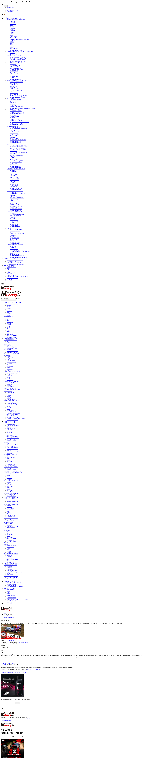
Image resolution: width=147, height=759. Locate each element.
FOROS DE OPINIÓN (9, 265)
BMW (11, 25)
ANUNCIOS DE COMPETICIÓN (12, 18)
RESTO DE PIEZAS (15, 163)
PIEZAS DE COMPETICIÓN (14, 62)
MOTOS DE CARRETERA (17, 233)
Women (15, 654)
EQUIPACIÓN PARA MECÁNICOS (19, 122)
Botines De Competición (13, 404)
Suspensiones (10, 366)
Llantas (8, 370)
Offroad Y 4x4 (10, 387)
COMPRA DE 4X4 (14, 225)
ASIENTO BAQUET (15, 100)
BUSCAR (18, 298)
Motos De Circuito (11, 545)
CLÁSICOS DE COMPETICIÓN (18, 129)
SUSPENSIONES (14, 73)
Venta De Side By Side (12, 526)
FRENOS (12, 75)
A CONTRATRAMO (12, 279)
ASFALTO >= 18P (14, 88)
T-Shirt (10, 654)
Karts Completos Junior (12, 447)
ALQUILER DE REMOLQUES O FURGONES (22, 251)
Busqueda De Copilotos (12, 348)
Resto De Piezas (11, 465)
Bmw (8, 309)
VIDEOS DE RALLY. (12, 278)
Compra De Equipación (12, 420)
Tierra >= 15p (10, 385)
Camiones (9, 566)
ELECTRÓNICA (14, 66)
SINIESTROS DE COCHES (14, 262)
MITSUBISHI (13, 26)
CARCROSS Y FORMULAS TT (12, 498)
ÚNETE (17, 703)
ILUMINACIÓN (14, 76)
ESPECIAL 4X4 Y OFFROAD (14, 211)
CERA (8, 271)
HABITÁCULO (11, 98)
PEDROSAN (12, 640)
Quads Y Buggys (11, 527)
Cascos (8, 409)
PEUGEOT (13, 21)
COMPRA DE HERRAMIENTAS (18, 257)
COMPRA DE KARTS (15, 166)
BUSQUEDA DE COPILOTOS (18, 58)
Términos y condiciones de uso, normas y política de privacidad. (16, 718)
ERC (8, 269)
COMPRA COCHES (12, 261)
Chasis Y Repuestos (11, 457)
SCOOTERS (13, 235)
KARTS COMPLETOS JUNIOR (18, 148)
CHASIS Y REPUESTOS (16, 155)
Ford (8, 312)
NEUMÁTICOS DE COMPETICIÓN (16, 80)
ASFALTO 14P (14, 83)
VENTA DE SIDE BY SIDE (17, 214)
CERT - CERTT (11, 272)
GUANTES (13, 115)
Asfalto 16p (9, 377)
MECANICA (13, 153)
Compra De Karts (11, 468)
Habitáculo (9, 432)
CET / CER (9, 273)
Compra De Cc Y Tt (12, 519)
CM (11, 173)
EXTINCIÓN (13, 105)
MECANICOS (7, 349)
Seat (8, 319)
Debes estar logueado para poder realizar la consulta (13, 672)
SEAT (11, 33)
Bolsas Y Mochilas (11, 411)
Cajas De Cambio (11, 360)
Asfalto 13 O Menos (12, 373)
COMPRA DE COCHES (16, 50)
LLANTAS (12, 77)
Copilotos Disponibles (12, 346)
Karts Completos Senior (12, 449)
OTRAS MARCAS (15, 48)
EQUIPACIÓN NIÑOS (16, 162)
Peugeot (9, 305)
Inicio (5, 613)
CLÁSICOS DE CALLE (16, 127)
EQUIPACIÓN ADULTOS (16, 160)
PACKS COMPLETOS (16, 111)
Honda (8, 329)
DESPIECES (13, 236)
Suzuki (8, 327)
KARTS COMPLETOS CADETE (18, 146)
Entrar (8, 9)
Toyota (8, 326)
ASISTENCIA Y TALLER (10, 563)
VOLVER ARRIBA (6, 720)
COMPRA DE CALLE (15, 141)
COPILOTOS (7, 345)
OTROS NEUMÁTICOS (10, 388)
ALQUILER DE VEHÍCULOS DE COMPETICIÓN (20, 51)
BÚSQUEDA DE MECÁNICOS (18, 61)
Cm (7, 476)
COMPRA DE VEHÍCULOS (17, 256)
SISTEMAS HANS (15, 119)
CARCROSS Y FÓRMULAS (11, 497)
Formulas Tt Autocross (12, 501)
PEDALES (12, 104)
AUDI (11, 47)
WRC (8, 268)
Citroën (8, 306)
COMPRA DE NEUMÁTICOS (17, 97)
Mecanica (9, 456)
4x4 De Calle (10, 529)
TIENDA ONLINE (8, 280)
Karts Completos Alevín (12, 444)
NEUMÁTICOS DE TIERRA (11, 381)
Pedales (8, 396)
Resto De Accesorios (12, 399)
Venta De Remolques (12, 570)
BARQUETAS (13, 170)
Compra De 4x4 (11, 540)
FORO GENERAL (11, 267)
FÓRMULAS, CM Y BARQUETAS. (16, 169)
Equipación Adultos (11, 462)
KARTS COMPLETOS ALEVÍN (18, 145)
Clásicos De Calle (11, 424)
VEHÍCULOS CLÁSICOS (10, 421)
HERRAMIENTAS (15, 254)
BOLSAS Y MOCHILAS (16, 120)
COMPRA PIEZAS (15, 243)
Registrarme (10, 11)
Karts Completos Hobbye (13, 451)
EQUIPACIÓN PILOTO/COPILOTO (13, 400)
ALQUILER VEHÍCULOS (10, 338)
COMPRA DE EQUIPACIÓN (17, 124)
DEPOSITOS (13, 72)
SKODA (12, 32)
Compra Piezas (10, 562)
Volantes (9, 395)
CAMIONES (13, 246)
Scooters (9, 551)
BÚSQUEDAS (13, 54)
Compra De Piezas (11, 416)
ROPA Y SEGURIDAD (13, 109)
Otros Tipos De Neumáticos (13, 389)
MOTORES (13, 64)
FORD (11, 29)
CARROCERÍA (14, 71)
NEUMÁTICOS (14, 138)
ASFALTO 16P (14, 86)
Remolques (9, 453)
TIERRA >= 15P (14, 93)
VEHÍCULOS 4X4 (8, 523)
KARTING (9, 144)
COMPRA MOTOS (15, 242)
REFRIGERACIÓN (15, 65)
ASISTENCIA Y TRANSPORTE (15, 244)
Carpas (8, 573)
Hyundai (9, 323)
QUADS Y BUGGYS (15, 215)
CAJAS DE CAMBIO (15, 68)
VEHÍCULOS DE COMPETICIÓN (16, 19)
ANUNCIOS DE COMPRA (11, 335)
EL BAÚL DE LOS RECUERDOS (15, 264)
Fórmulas (9, 475)
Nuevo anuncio (10, 7)
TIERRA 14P (13, 91)
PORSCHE (12, 31)
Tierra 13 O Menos (11, 382)
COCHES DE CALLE (9, 258)
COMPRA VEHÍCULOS (16, 188)
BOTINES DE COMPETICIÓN (18, 113)
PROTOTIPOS (13, 174)
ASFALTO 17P (14, 87)
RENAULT (13, 24)
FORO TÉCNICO (11, 275)
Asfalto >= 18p (10, 380)
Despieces (9, 555)
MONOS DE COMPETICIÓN (17, 112)
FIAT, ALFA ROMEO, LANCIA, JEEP (19, 39)
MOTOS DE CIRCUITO (16, 229)
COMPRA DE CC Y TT (16, 209)
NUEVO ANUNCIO (6, 606)
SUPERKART (13, 151)
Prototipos (9, 478)
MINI (11, 44)
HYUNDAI (13, 37)
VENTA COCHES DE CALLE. (15, 260)
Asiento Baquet (10, 392)
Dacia (8, 331)
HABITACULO (8, 391)
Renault (8, 308)
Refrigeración (10, 358)
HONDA (12, 43)
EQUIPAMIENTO (14, 238)
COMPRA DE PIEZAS (16, 79)
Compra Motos (10, 560)
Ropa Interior (10, 407)
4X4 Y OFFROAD (8, 522)
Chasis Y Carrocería (11, 485)
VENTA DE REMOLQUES (17, 250)
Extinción (9, 398)
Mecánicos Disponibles (12, 351)
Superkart (9, 450)
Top (18, 654)
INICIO (6, 17)
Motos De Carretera (11, 549)
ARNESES (12, 101)
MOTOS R (12, 232)
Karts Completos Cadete (13, 446)
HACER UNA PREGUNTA (8, 663)
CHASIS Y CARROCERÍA (17, 178)
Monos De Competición (12, 403)
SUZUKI (12, 42)
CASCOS (12, 117)
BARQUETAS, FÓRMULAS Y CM (13, 471)
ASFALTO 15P (14, 84)
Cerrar (5, 6)
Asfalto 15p (9, 375)
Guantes (9, 406)
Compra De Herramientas (13, 578)
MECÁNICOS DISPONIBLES (17, 60)
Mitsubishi (9, 311)
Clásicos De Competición (13, 425)
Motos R (9, 548)
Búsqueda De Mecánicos (13, 352)
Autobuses (9, 567)
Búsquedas (9, 342)
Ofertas (8, 341)
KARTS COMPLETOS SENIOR (18, 149)
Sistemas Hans (10, 410)
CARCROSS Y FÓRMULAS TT (15, 191)
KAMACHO (4, 664)
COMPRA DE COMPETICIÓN (18, 140)
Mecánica (9, 482)
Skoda (8, 315)
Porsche (9, 313)
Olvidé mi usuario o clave (13, 10)
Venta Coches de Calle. (9, 615)
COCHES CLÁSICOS (12, 126)
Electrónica (9, 359)
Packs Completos (11, 402)
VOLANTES (13, 102)
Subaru (8, 317)
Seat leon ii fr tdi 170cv (9, 617)
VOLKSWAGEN (14, 36)
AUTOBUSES (13, 247)
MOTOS (9, 228)
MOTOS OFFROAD (15, 231)
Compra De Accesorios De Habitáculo (16, 418)
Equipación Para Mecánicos (13, 413)
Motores (9, 356)
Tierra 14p (9, 384)
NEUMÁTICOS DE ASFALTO (12, 371)
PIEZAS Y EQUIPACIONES (11, 454)
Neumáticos (9, 435)
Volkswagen (10, 322)
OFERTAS (12, 53)
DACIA (12, 46)
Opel (8, 320)
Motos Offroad (10, 547)
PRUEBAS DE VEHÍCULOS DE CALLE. (17, 276)
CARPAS (12, 253)
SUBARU (12, 28)
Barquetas (9, 473)
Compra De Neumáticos (12, 417)
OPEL (11, 35)
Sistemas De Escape (11, 362)
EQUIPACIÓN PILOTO (16, 206)
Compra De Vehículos (12, 577)
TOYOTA (12, 40)
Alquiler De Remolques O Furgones (15, 571)
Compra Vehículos (11, 494)
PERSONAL (7, 344)
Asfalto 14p (9, 374)
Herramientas (10, 574)
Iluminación (9, 369)
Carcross (9, 500)
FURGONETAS (14, 249)
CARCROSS (13, 192)
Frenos (8, 367)
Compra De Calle (11, 439)
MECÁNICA (13, 175)
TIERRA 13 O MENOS (16, 90)
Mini (8, 330)
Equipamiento (10, 556)
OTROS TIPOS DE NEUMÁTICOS (19, 95)
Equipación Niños (11, 464)
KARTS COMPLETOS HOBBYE (18, 152)
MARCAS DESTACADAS (11, 304)
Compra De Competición (13, 438)
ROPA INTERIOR (14, 116)
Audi (8, 333)
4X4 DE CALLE (14, 217)
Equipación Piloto (11, 516)
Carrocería (9, 363)
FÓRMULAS (13, 171)
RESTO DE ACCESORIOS (17, 106)
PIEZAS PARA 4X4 (9, 530)
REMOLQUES (13, 164)
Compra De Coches (11, 337)
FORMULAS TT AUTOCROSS (18, 193)
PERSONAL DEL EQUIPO (14, 55)
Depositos (9, 364)
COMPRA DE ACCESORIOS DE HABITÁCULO (23, 108)
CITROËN (12, 22)
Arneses (9, 393)
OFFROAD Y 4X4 (14, 94)
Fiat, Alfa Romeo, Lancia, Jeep (14, 324)
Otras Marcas (10, 334)
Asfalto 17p (9, 378)
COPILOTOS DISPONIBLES (17, 57)
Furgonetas (9, 569)
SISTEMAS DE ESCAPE (16, 69)
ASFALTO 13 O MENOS (16, 82)
